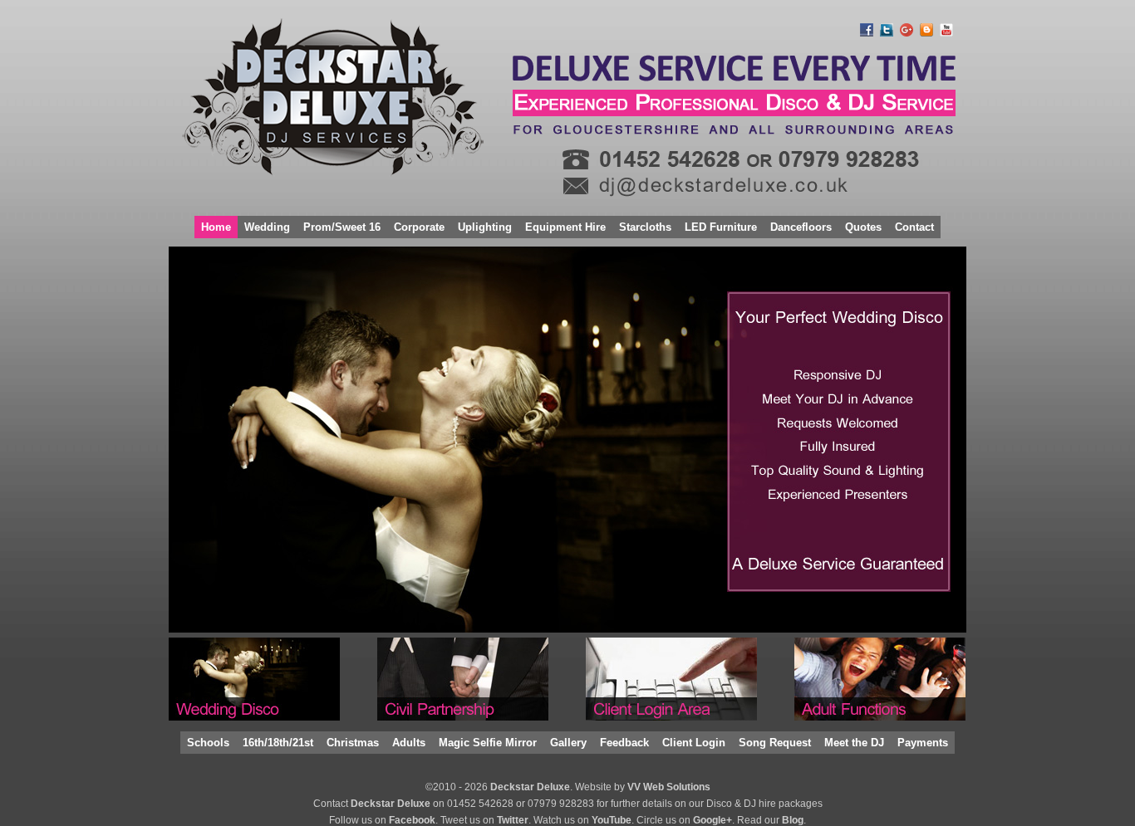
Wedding (267, 227)
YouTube (611, 820)
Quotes (863, 227)
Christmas (353, 742)
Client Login (693, 742)
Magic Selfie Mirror (488, 742)
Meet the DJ (854, 742)
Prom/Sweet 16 (342, 227)
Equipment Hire (565, 227)
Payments (922, 742)
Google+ (712, 820)
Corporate (419, 227)
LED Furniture (721, 227)
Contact (914, 227)
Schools (208, 742)
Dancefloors (801, 227)
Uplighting (485, 227)
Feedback (624, 742)
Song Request (775, 742)
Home (216, 227)
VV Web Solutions (668, 787)
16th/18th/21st (278, 742)
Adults (408, 742)
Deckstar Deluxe (530, 787)
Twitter (512, 820)
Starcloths (645, 227)
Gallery (568, 742)
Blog (792, 820)
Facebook (412, 820)
